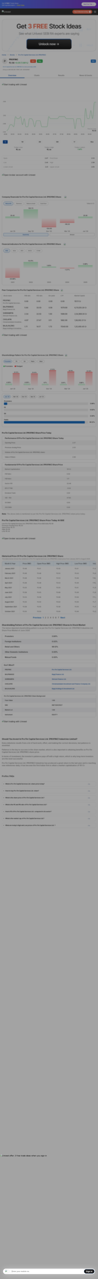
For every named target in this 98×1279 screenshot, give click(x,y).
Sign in (89, 1271)
